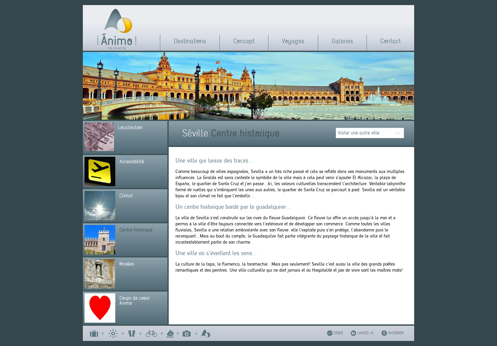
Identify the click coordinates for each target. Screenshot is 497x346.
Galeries (342, 41)
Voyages (293, 41)
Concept (244, 41)
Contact (390, 41)
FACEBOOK (396, 333)
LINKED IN (365, 333)
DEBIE (338, 333)
